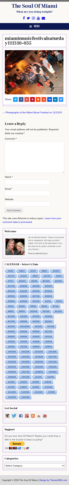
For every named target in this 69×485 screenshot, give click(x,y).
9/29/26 (23, 336)
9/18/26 (23, 321)
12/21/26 (25, 397)
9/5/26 (33, 306)
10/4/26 (36, 341)
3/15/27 (56, 271)
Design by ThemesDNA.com (53, 480)
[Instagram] (33, 18)
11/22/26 (25, 392)
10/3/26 (23, 341)
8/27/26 (36, 296)
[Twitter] (28, 18)
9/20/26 (48, 321)
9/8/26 (11, 311)
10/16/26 (39, 357)
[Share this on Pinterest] (32, 99)
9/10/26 (33, 311)
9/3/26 (11, 306)
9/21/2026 (24, 326)
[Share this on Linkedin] (55, 99)
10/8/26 (36, 346)
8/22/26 (23, 291)
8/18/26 (23, 286)
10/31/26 (25, 377)
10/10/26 (12, 352)
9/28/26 (11, 336)
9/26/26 (36, 331)
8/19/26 (36, 286)
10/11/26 (25, 352)
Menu (37, 26)
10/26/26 (12, 372)
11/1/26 (38, 377)
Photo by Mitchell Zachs (38, 253)
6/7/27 (11, 281)
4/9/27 (35, 276)
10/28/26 (39, 372)
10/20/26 (39, 362)
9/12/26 (58, 311)
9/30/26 (36, 336)
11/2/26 (50, 377)
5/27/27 (47, 276)
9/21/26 (11, 326)
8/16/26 (58, 281)
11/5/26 (35, 382)
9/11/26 (46, 311)
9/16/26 (48, 316)
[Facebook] (24, 18)
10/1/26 (48, 336)
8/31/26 (36, 301)
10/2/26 (11, 341)
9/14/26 (23, 316)
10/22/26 (12, 367)
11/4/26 (23, 382)
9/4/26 (22, 306)
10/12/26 (39, 352)
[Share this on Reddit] (38, 99)
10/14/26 (12, 357)
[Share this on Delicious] (61, 99)
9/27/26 (48, 331)
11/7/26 (11, 387)
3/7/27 (33, 271)
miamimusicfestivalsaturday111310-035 (34, 40)
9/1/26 (48, 301)
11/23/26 (39, 392)
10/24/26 (39, 367)
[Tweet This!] (15, 99)
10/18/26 (12, 362)
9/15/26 (36, 316)
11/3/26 (11, 382)
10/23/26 (25, 367)
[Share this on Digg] (49, 99)
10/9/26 (48, 346)
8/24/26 (48, 291)
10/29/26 (53, 372)
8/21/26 (11, 291)
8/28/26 (48, 296)
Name (9, 177)
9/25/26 (23, 331)
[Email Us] (43, 18)
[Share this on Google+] (26, 99)
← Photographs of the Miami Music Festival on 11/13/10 (32, 112)
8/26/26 (23, 296)
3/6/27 (22, 271)
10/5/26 (48, 341)
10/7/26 (23, 346)
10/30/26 (12, 377)
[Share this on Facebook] (21, 99)
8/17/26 (11, 286)
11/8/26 (23, 387)
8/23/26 (36, 291)
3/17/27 (11, 276)
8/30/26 (23, 301)
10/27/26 (25, 372)
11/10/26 (48, 387)
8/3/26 (34, 281)
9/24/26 (11, 331)
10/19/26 (25, 362)
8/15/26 (46, 281)
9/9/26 (22, 311)
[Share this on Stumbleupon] (44, 99)
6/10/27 (22, 281)
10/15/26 (25, 357)
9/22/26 (38, 326)
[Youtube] (38, 18)
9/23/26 (50, 326)
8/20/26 (48, 286)
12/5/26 (51, 392)
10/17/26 (53, 357)
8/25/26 (11, 296)
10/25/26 (53, 367)
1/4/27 (11, 271)
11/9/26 (35, 387)
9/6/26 (44, 306)
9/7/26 (55, 306)
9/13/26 (11, 316)
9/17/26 (11, 321)
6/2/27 (59, 276)
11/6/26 (48, 382)
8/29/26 (11, 301)
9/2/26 (59, 301)
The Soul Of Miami (34, 6)
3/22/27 (23, 276)
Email (8, 188)
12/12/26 (12, 397)
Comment (11, 138)
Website (9, 199)
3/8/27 (44, 271)
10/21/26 (53, 362)
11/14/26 (12, 392)
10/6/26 (11, 346)
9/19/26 (36, 321)
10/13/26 (52, 352)
